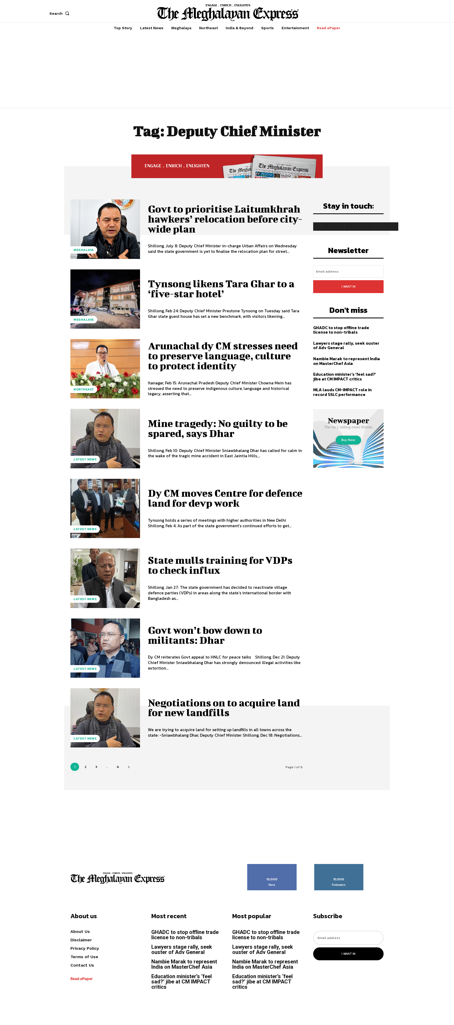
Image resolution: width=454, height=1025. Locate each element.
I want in (348, 286)
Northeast (84, 389)
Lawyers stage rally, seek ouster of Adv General (346, 345)
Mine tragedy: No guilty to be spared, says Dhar (218, 428)
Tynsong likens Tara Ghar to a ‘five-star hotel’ (221, 288)
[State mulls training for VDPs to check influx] (105, 578)
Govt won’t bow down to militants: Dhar (205, 635)
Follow (338, 866)
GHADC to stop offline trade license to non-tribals (341, 329)
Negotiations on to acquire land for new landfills (224, 707)
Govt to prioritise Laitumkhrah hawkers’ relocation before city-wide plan (225, 219)
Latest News (85, 459)
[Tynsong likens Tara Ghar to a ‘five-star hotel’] (105, 299)
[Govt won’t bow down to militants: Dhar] (105, 648)
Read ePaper (81, 978)
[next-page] (128, 767)
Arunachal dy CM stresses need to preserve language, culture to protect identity (223, 355)
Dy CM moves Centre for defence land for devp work (225, 498)
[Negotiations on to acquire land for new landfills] (105, 717)
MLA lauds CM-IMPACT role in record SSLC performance (342, 392)
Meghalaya (84, 250)
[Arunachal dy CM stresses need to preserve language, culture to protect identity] (105, 368)
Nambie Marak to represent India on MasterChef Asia (346, 360)
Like (272, 866)
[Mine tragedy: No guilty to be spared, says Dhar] (105, 438)
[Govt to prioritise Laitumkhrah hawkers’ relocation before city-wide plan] (105, 229)
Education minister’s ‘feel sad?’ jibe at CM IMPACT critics (344, 376)
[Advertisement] (227, 70)
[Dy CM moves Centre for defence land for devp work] (105, 508)
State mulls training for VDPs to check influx (220, 565)
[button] (60, 13)
